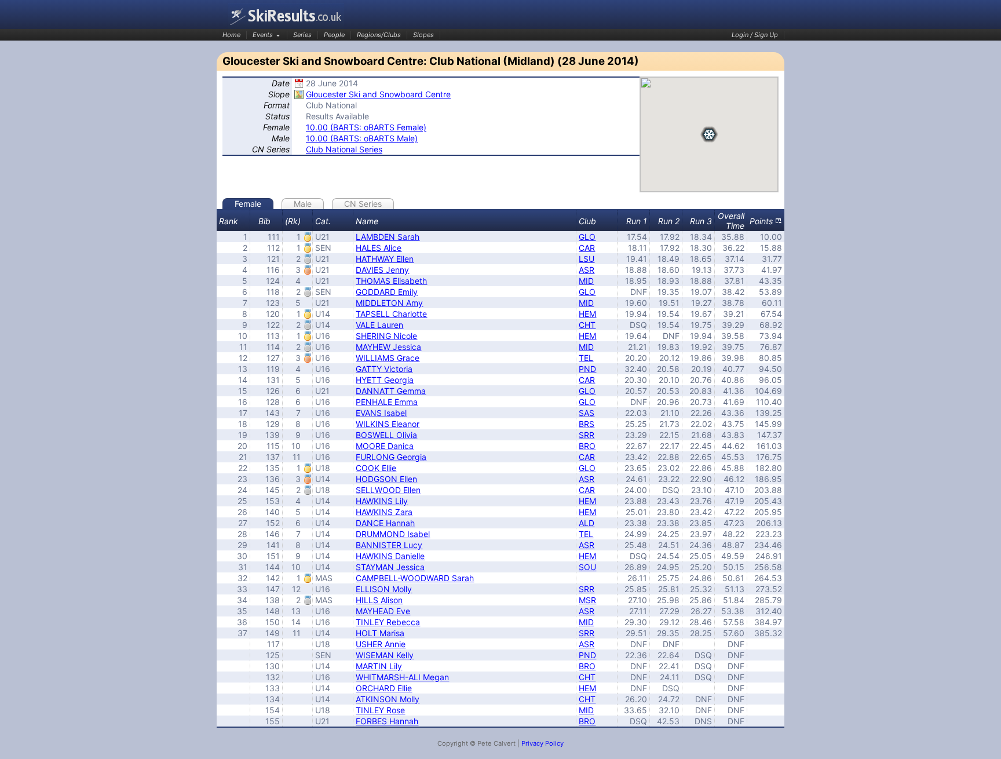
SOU (587, 567)
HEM (587, 314)
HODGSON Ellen (386, 479)
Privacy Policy (542, 743)
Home (231, 35)
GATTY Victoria (384, 369)
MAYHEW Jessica (388, 347)
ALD (586, 523)
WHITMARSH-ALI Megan (402, 677)
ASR (586, 270)
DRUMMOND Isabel (393, 534)
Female (248, 204)
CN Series (363, 204)
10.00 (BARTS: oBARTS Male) (362, 138)
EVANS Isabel (381, 413)
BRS (586, 424)
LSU (586, 259)
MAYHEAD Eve (383, 611)
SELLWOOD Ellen (388, 490)
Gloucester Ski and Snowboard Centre (378, 94)
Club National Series (344, 149)
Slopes (423, 35)
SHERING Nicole (386, 336)
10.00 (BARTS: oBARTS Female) (366, 127)
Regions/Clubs (379, 35)
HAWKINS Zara (384, 512)
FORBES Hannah (387, 721)
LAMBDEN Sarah (387, 237)
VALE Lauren (379, 325)
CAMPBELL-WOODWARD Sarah (415, 578)
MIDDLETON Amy (389, 303)
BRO (587, 446)
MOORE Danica (385, 446)
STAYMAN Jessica (390, 567)
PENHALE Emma (387, 402)
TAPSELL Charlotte (391, 314)
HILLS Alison (379, 600)
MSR (587, 600)
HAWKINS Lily (382, 501)
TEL (586, 358)
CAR (587, 248)
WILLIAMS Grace (387, 358)
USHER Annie (380, 644)
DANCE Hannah (385, 523)
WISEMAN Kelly (385, 655)
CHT (587, 325)
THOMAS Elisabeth (391, 281)
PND (587, 369)
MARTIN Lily (379, 666)
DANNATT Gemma (391, 391)
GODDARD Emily (387, 292)
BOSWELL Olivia (386, 435)
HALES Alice (378, 248)
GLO (587, 237)
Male (303, 204)
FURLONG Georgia (391, 457)
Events (263, 35)
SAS (586, 413)
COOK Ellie (376, 468)
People (334, 35)
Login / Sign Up (755, 35)
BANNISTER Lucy (389, 545)
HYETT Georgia (385, 380)
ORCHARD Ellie (384, 688)
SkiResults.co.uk (286, 16)
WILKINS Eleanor (387, 424)
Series (302, 35)
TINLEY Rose (380, 710)
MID (586, 281)
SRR (586, 435)
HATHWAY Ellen (385, 259)
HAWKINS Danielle (390, 556)
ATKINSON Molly (387, 699)
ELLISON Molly (384, 589)
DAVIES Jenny (382, 270)
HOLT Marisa (380, 633)
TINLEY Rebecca (388, 622)
